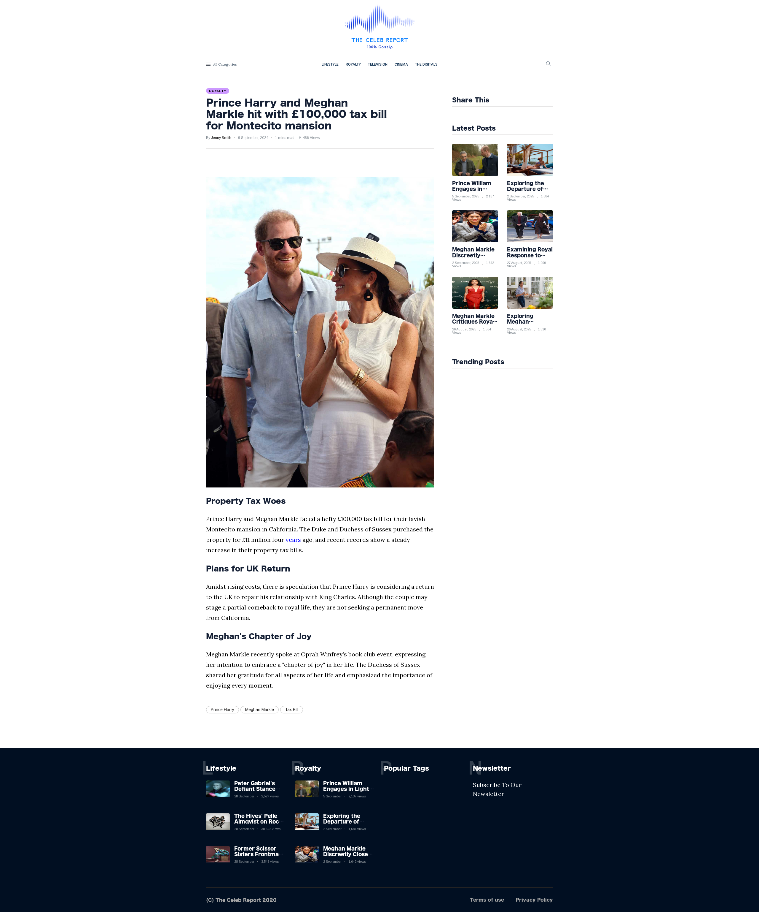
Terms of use (487, 899)
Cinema (401, 64)
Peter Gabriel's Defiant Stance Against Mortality (258, 789)
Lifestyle (330, 64)
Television (378, 64)
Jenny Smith (221, 138)
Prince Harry (222, 709)
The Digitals (426, 64)
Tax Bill (291, 709)
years (293, 539)
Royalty (353, 64)
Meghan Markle (259, 709)
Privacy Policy (534, 899)
